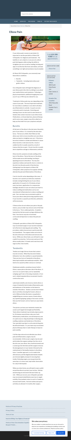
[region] (48, 427)
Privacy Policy (10, 410)
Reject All (51, 433)
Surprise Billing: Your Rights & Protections (18, 418)
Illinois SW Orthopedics (35, 6)
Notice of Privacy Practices (14, 406)
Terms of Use (10, 414)
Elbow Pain (52, 68)
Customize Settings (39, 433)
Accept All (60, 433)
